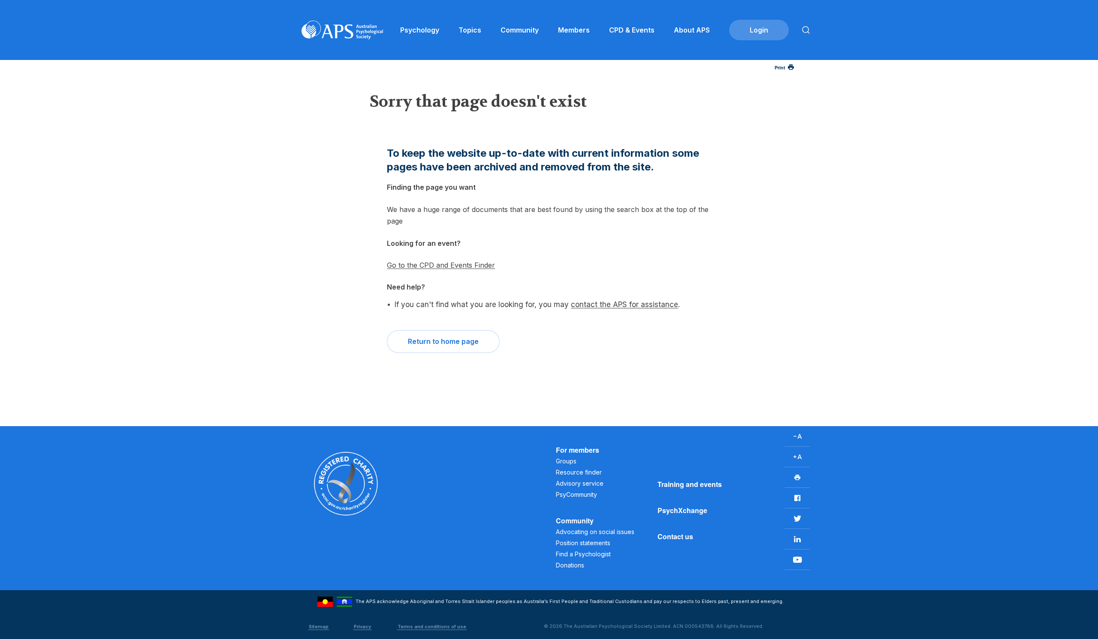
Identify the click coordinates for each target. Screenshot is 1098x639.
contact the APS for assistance (624, 304)
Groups (566, 461)
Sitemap (319, 627)
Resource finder (579, 472)
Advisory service (579, 483)
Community (520, 30)
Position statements (583, 542)
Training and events (690, 484)
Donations (570, 565)
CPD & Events (632, 30)
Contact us (675, 536)
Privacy (362, 627)
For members (577, 450)
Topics (470, 30)
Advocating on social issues (595, 531)
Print (780, 67)
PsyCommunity (576, 494)
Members (574, 30)
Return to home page (443, 341)
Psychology (419, 30)
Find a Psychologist (583, 554)
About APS (692, 30)
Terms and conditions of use (432, 627)
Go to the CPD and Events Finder (441, 265)
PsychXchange (682, 510)
